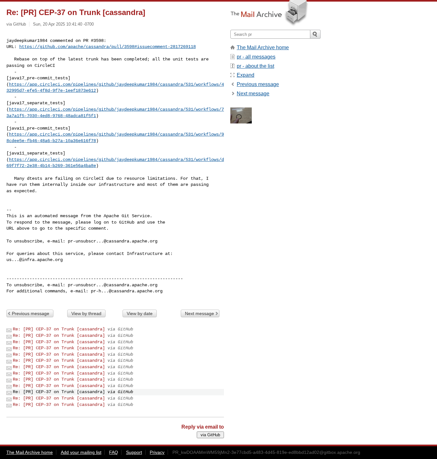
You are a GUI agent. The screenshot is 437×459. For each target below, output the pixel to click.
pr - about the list (255, 66)
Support (134, 452)
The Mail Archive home (263, 47)
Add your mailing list (81, 452)
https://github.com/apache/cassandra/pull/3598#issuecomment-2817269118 (107, 46)
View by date (140, 313)
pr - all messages (256, 56)
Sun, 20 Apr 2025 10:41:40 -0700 (63, 24)
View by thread (86, 313)
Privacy (157, 452)
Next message (199, 313)
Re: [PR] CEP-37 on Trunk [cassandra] (59, 329)
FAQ (113, 452)
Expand (245, 75)
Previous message (30, 313)
